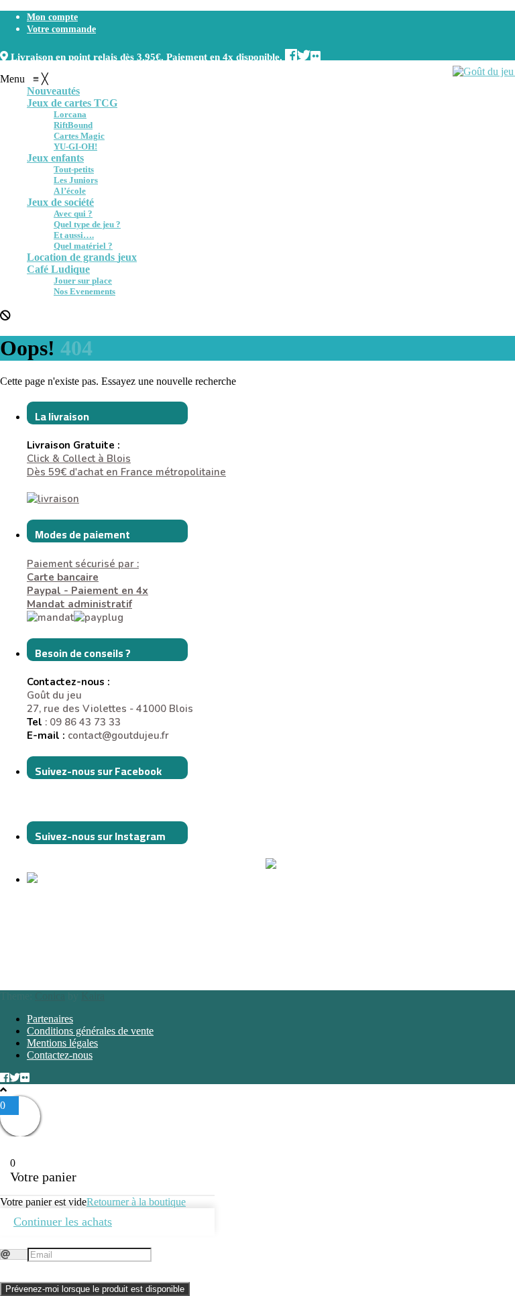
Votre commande (61, 29)
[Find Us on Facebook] (291, 54)
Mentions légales (62, 1043)
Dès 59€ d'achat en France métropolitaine (126, 472)
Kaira (93, 996)
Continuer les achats (62, 1221)
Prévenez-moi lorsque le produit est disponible (94, 1289)
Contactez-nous (60, 1055)
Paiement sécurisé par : (83, 570)
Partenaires (50, 1018)
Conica (50, 996)
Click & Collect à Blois (79, 458)
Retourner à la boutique (136, 1201)
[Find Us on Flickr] (315, 54)
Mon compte (52, 17)
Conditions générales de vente (90, 1031)
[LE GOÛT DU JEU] (60, 879)
